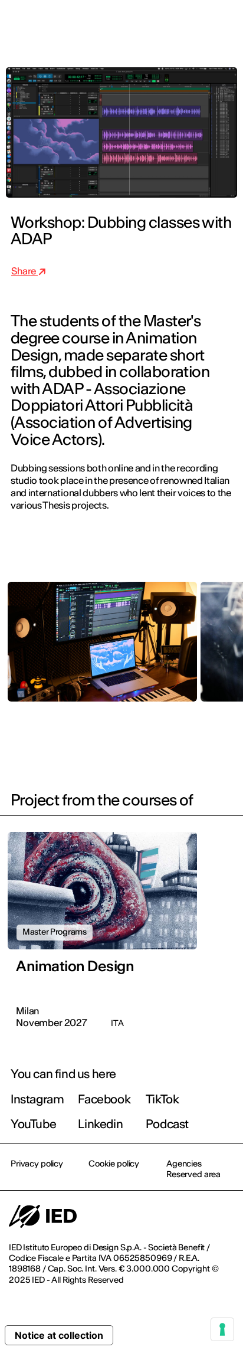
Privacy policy (37, 1163)
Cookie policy (113, 1163)
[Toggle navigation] (224, 24)
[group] (102, 650)
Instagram (37, 1099)
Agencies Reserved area (193, 1168)
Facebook (104, 1099)
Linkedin (100, 1123)
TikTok (162, 1099)
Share (24, 271)
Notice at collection (59, 1335)
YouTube (33, 1123)
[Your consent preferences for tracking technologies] (222, 1329)
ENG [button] (131, 25)
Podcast (167, 1123)
